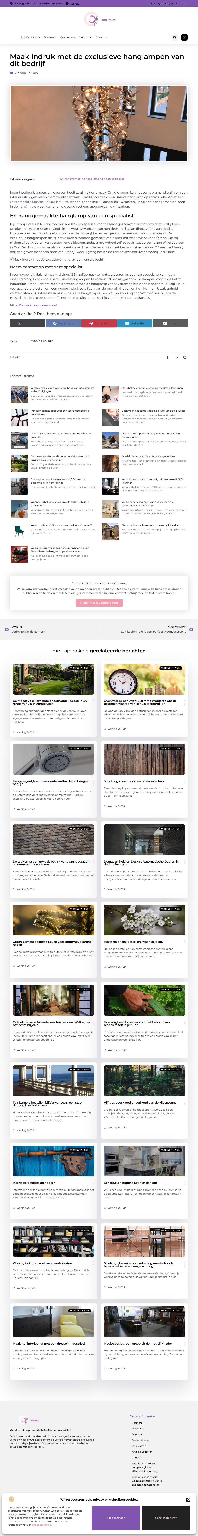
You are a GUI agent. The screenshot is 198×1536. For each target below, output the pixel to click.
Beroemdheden (141, 1440)
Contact (102, 37)
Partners (50, 37)
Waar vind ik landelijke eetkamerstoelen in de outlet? (61, 525)
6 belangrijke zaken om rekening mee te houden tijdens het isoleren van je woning (139, 1264)
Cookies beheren (166, 1517)
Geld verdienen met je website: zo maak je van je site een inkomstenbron (147, 1480)
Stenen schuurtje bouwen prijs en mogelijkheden (150, 525)
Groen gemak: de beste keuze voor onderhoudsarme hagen (52, 943)
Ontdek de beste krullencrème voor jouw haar (148, 456)
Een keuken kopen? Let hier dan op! (130, 1183)
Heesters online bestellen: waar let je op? (134, 942)
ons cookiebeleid (42, 1524)
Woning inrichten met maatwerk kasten (42, 1263)
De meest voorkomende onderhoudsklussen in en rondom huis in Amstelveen (50, 702)
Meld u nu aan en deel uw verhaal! (99, 583)
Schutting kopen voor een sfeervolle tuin (134, 781)
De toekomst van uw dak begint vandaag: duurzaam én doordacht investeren (51, 863)
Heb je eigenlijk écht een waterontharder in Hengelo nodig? (51, 782)
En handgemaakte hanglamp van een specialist (92, 178)
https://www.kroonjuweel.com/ (33, 305)
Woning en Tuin (26, 73)
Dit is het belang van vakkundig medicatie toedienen (152, 387)
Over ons (85, 37)
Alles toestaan (116, 1517)
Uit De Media (30, 37)
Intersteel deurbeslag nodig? (34, 1183)
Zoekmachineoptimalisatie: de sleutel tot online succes (153, 410)
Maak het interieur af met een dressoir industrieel (49, 1343)
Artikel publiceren (142, 1451)
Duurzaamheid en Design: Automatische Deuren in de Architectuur (141, 863)
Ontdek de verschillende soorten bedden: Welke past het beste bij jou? (52, 1023)
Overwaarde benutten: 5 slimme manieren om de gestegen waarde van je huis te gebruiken (140, 702)
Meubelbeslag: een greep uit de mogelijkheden (138, 1343)
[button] (188, 1500)
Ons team (67, 37)
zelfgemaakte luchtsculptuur (32, 202)
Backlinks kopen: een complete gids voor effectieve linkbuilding (144, 1467)
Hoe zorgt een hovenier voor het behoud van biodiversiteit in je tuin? (137, 1023)
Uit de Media (139, 1446)
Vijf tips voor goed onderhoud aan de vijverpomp (140, 1102)
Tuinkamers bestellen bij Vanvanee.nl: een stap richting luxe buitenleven (47, 1104)
